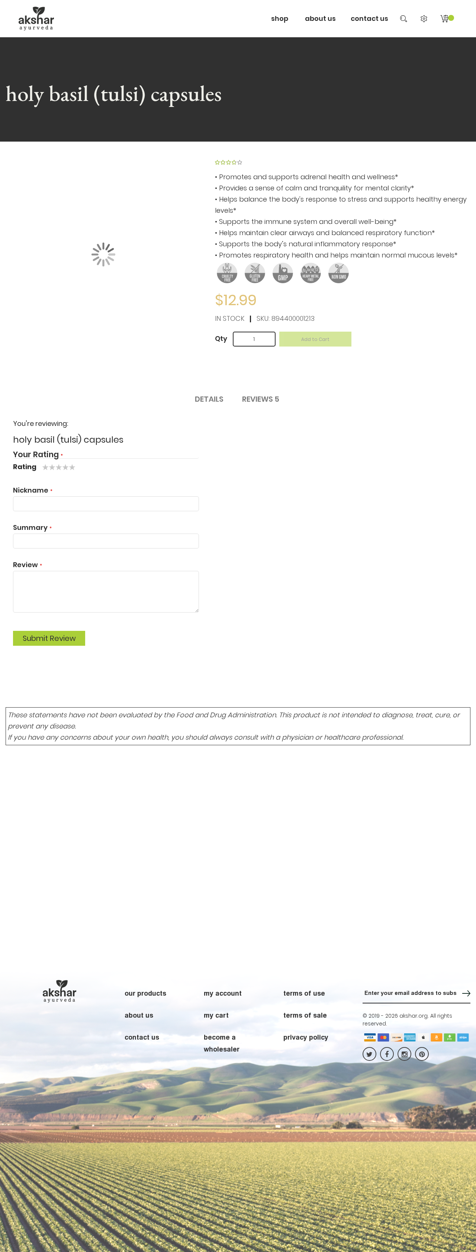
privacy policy (305, 1037)
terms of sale (305, 1015)
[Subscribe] (466, 993)
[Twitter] (369, 1054)
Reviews (260, 399)
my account (223, 993)
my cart (216, 1015)
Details (209, 399)
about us (139, 1015)
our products (145, 993)
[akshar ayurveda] (36, 19)
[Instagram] (404, 1054)
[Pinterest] (422, 1054)
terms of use (304, 993)
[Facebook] (387, 1054)
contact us (369, 18)
